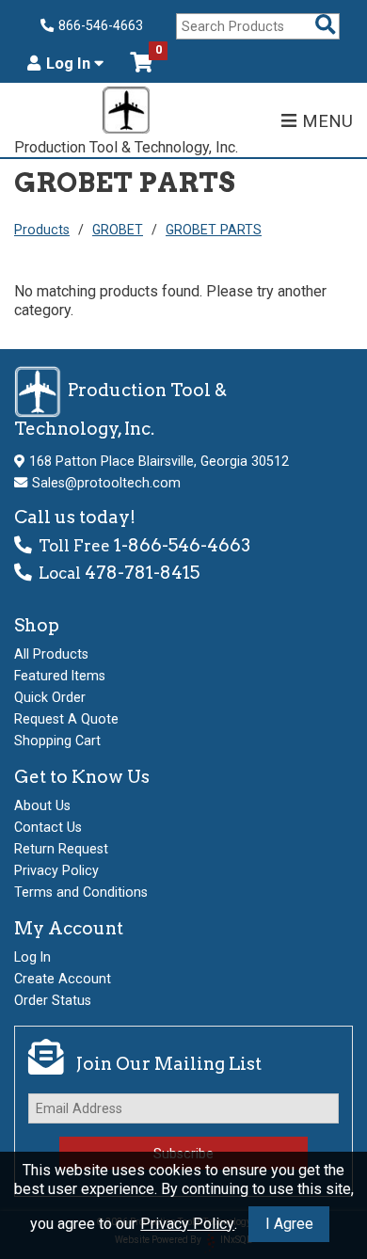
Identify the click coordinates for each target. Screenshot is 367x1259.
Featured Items (59, 675)
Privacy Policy (187, 1224)
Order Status (52, 1000)
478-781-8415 (142, 572)
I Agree (289, 1224)
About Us (42, 805)
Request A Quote (66, 718)
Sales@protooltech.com (106, 482)
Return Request (61, 848)
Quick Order (50, 697)
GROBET (117, 229)
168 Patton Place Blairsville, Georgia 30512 (159, 461)
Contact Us (48, 827)
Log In (70, 64)
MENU (327, 121)
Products (42, 229)
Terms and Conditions (81, 892)
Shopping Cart (57, 740)
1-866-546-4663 (182, 545)
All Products (51, 653)
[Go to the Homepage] (126, 112)
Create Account (62, 978)
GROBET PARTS (214, 229)
